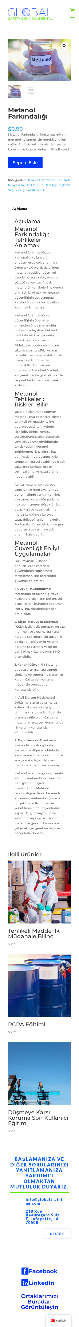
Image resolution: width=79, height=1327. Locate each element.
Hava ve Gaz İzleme (41, 180)
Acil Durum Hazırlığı (42, 185)
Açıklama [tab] (19, 208)
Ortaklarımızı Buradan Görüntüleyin (39, 1301)
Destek (57, 1234)
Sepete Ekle (25, 162)
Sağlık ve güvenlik (22, 190)
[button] (64, 46)
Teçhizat (64, 185)
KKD (40, 190)
